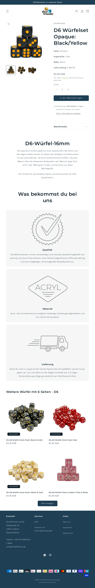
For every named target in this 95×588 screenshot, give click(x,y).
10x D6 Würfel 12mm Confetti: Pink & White (68, 492)
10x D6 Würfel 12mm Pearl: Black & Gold (24, 440)
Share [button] (59, 119)
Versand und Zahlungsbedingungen (43, 529)
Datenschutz (68, 533)
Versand (65, 78)
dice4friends (44, 580)
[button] (7, 11)
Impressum (67, 528)
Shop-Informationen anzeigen (68, 113)
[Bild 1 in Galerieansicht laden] (11, 70)
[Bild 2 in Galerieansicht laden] (21, 70)
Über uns (66, 522)
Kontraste (53, 582)
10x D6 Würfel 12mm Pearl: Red (63, 440)
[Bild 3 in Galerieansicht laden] (32, 70)
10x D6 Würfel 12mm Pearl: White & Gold (24, 492)
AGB (36, 522)
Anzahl (56, 84)
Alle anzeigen (47, 503)
